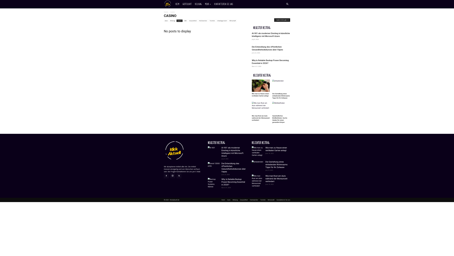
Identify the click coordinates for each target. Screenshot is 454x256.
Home (166, 12)
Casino (179, 21)
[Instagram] (172, 175)
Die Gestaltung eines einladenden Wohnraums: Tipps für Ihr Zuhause (281, 96)
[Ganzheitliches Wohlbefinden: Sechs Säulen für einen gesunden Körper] (281, 108)
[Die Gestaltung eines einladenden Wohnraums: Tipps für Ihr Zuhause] (281, 86)
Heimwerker (203, 21)
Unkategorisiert (222, 21)
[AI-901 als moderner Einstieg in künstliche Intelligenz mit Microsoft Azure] (214, 152)
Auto (166, 21)
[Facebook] (166, 176)
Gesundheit (193, 21)
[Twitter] (179, 176)
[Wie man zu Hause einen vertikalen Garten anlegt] (261, 86)
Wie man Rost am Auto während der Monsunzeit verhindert (261, 118)
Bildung (198, 4)
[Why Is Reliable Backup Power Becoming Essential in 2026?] (214, 184)
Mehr (207, 4)
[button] (287, 4)
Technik (212, 21)
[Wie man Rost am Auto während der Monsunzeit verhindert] (261, 108)
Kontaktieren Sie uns (223, 4)
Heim (177, 4)
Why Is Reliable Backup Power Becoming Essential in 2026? (233, 182)
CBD (185, 21)
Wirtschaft (187, 4)
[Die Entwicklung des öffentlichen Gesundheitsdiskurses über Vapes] (214, 168)
